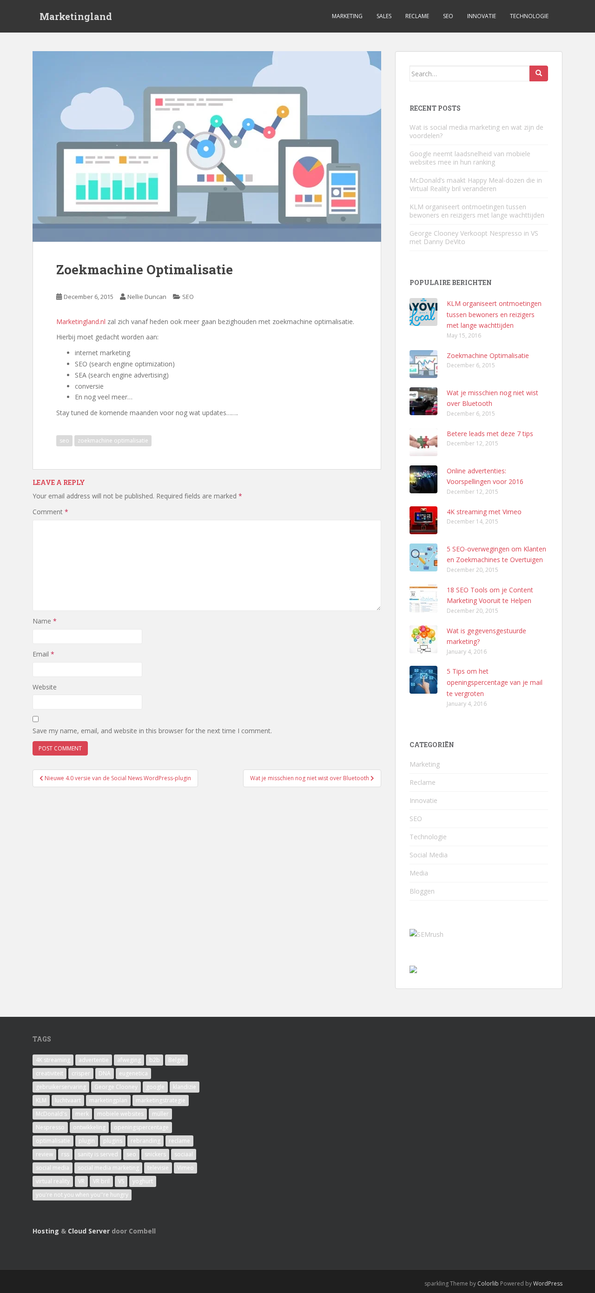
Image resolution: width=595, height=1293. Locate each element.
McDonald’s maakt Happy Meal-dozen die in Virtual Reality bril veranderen (476, 184)
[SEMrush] (426, 933)
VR (81, 1181)
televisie (158, 1168)
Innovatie (481, 16)
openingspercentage (141, 1127)
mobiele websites (120, 1114)
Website (45, 687)
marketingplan (108, 1100)
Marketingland (76, 16)
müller (160, 1114)
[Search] (538, 73)
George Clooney (116, 1087)
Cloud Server (89, 1231)
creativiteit (49, 1073)
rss (65, 1154)
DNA (105, 1073)
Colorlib (488, 1283)
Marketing (347, 16)
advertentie (94, 1060)
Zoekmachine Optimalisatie (488, 355)
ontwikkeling (89, 1127)
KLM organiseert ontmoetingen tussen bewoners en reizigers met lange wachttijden (477, 210)
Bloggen (422, 891)
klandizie (184, 1087)
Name (45, 621)
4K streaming (53, 1060)
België (176, 1060)
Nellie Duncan (146, 296)
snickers (155, 1154)
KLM (41, 1100)
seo (64, 440)
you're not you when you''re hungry (82, 1195)
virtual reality (53, 1181)
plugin (87, 1141)
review (44, 1154)
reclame (179, 1141)
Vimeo (185, 1168)
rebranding (145, 1141)
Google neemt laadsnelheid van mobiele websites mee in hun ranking (470, 157)
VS (121, 1181)
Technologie (529, 16)
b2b (154, 1060)
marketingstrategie (160, 1100)
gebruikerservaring (61, 1087)
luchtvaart (68, 1100)
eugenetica (133, 1073)
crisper (81, 1073)
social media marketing (108, 1168)
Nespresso (50, 1127)
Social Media (429, 854)
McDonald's (51, 1114)
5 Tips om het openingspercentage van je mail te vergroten (494, 682)
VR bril (101, 1181)
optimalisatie (53, 1141)
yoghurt (142, 1181)
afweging (129, 1060)
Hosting (46, 1231)
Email (43, 654)
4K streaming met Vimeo (484, 511)
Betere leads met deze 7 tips (490, 433)
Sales (384, 16)
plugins (112, 1141)
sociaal (183, 1154)
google (155, 1087)
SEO (448, 16)
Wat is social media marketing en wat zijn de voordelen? (476, 131)
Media (419, 873)
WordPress (547, 1283)
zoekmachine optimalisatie (113, 440)
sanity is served (98, 1154)
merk (82, 1114)
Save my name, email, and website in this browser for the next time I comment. (152, 730)
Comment (50, 511)
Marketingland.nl (81, 321)
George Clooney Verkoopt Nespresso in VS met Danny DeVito (474, 237)
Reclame (417, 16)
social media (52, 1168)
